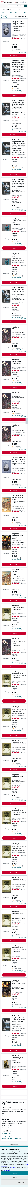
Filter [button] (5, 16)
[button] (22, 52)
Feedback (26, 421)
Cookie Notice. (12, 1167)
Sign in (21, 2)
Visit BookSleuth (6, 1128)
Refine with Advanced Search (11, 12)
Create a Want (6, 1116)
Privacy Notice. (6, 1170)
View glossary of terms (8, 1136)
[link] (25, 12)
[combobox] (16, 6)
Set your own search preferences (11, 1138)
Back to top (14, 1144)
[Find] (25, 6)
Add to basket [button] (14, 55)
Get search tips (6, 1133)
